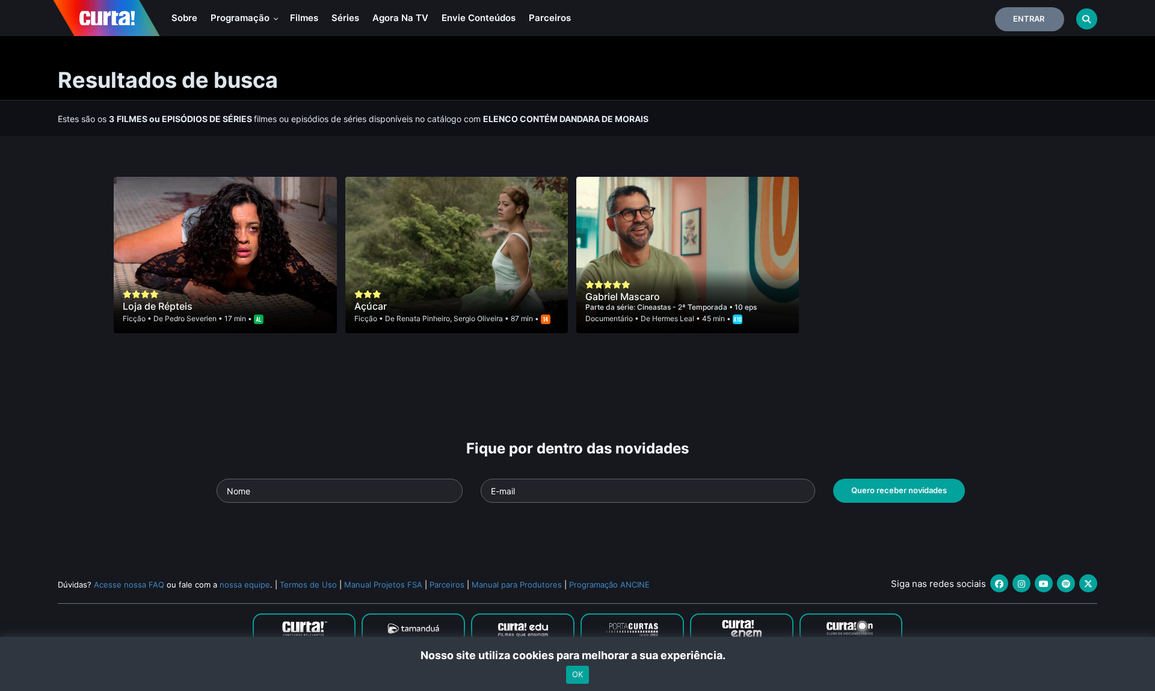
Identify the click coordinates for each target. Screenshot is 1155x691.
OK (577, 675)
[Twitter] (1088, 583)
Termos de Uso (308, 584)
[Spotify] (1066, 583)
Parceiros (550, 17)
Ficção (134, 318)
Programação (241, 17)
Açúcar (370, 306)
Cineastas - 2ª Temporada (683, 307)
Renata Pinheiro (423, 318)
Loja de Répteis (157, 306)
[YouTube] (1044, 583)
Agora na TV (400, 17)
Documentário (609, 318)
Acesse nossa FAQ (129, 584)
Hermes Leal (673, 318)
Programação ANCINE (609, 584)
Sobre (184, 17)
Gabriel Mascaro (622, 296)
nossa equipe (245, 584)
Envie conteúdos (479, 17)
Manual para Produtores (517, 584)
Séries (345, 17)
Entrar (1028, 18)
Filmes (304, 17)
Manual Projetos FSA (383, 584)
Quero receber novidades (899, 490)
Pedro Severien (191, 318)
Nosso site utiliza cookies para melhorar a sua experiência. (577, 655)
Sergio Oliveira (478, 318)
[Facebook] (999, 583)
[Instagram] (1021, 583)
